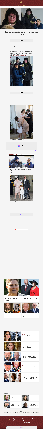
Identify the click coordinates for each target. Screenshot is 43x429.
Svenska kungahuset (6, 412)
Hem (13, 418)
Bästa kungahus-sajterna (16, 423)
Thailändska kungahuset (22, 413)
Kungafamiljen (24, 334)
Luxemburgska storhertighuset (12, 413)
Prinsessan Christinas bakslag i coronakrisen (18, 226)
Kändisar (14, 421)
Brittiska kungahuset (10, 412)
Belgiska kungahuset (32, 412)
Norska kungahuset (14, 412)
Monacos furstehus (32, 413)
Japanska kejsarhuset (17, 413)
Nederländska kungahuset (27, 412)
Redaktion (14, 422)
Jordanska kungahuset (37, 412)
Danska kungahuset (18, 412)
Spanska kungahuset (23, 412)
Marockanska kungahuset (27, 413)
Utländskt (14, 420)
